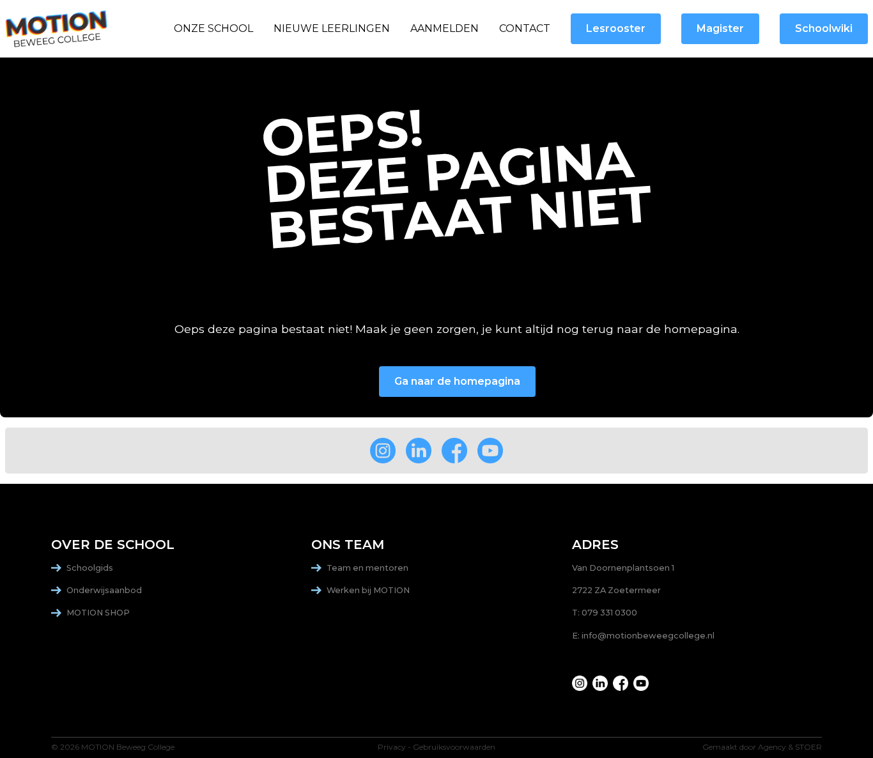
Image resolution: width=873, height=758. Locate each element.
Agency (772, 747)
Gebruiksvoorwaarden (454, 747)
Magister (720, 28)
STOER (808, 747)
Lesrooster (615, 28)
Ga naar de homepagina (457, 381)
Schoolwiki (824, 28)
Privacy (392, 747)
